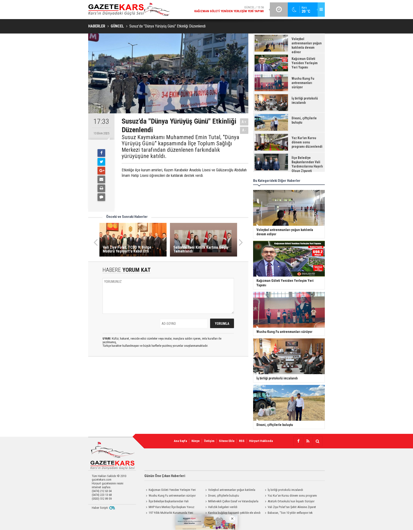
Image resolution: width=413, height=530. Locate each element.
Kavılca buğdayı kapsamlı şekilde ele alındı (234, 512)
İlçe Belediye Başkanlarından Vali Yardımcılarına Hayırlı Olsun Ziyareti (166, 501)
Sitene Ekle (226, 441)
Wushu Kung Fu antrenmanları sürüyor (172, 495)
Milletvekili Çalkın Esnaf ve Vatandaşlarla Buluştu (231, 501)
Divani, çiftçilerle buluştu (223, 495)
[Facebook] (101, 153)
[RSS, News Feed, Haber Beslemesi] (308, 441)
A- (244, 130)
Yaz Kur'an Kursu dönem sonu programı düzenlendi (290, 496)
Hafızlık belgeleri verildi (222, 507)
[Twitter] (101, 162)
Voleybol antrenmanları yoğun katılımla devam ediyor (229, 490)
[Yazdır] (101, 188)
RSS (242, 441)
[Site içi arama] (317, 441)
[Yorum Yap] (101, 197)
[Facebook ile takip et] (298, 441)
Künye (195, 441)
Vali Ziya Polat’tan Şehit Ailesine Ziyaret (292, 507)
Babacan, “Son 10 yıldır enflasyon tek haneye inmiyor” (288, 513)
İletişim (209, 441)
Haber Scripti (100, 507)
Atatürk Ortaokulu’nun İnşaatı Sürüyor (291, 501)
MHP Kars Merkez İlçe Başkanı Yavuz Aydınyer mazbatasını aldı (169, 507)
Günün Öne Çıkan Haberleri (164, 476)
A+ (244, 122)
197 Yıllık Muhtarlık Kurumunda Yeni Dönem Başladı (168, 513)
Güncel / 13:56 (229, 9)
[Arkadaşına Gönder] (101, 179)
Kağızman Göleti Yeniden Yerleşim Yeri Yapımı (170, 490)
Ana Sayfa (180, 441)
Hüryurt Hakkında (261, 441)
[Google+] (101, 170)
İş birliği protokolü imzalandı (285, 490)
